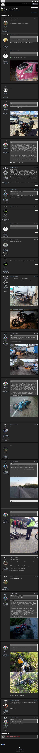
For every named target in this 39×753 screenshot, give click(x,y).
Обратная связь (21, 749)
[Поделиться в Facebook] (3, 744)
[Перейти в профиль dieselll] (2, 9)
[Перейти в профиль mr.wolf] (5, 172)
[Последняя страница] (8, 15)
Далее (6, 15)
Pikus (5, 444)
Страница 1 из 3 (12, 15)
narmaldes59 (5, 34)
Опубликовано (14, 50)
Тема (16, 749)
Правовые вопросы (17, 10)
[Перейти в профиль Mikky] (5, 211)
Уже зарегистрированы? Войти (26, 3)
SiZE (6, 50)
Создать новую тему (34, 12)
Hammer (5, 424)
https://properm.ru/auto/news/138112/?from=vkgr (18, 23)
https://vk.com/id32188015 (19, 695)
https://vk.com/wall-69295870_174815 (16, 578)
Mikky (5, 206)
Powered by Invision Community (19, 751)
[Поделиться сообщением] (37, 18)
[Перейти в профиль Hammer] (5, 430)
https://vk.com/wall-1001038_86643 (15, 341)
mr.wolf (5, 167)
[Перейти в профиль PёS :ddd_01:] (5, 282)
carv (5, 85)
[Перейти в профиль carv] (5, 90)
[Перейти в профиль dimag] (5, 106)
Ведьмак (6, 700)
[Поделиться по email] (4, 744)
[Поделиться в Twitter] (1, 744)
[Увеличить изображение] (24, 70)
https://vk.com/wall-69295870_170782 (16, 395)
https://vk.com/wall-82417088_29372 (16, 107)
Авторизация (3, 7)
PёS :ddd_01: (5, 276)
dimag (5, 101)
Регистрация (35, 3)
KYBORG (5, 557)
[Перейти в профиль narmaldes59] (5, 40)
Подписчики (34, 7)
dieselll (7, 10)
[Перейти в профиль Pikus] (5, 449)
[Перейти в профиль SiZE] (5, 56)
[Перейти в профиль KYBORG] (5, 563)
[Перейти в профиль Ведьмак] (5, 706)
